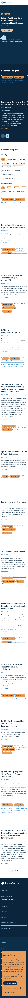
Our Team (4, 911)
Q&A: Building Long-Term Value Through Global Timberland (12, 774)
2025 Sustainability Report (13, 552)
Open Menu (25, 2)
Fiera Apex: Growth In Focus (13, 502)
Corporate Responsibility (8, 899)
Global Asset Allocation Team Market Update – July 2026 (11, 666)
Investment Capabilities (8, 922)
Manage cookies (10, 992)
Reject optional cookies (12, 988)
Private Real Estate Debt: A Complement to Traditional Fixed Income (13, 606)
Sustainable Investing (7, 903)
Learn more (8, 30)
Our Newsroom (6, 928)
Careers (3, 942)
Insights (3, 917)
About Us (4, 890)
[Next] (7, 136)
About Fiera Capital (6, 896)
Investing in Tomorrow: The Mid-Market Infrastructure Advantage (13, 104)
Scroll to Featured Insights (3, 37)
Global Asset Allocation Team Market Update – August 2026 (11, 277)
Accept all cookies (10, 983)
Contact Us (4, 906)
